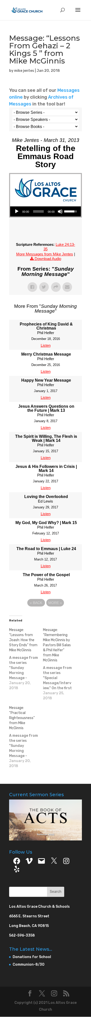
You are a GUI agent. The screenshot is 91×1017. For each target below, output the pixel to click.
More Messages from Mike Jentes (44, 254)
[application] (45, 211)
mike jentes (24, 71)
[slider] (38, 211)
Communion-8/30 (28, 964)
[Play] (16, 211)
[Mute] (60, 211)
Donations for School (32, 957)
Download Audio (48, 258)
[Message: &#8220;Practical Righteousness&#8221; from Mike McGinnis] (26, 737)
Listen (46, 345)
